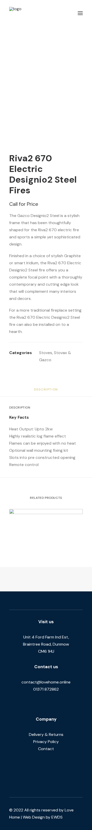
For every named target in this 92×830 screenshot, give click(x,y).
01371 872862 (46, 689)
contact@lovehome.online (46, 682)
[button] (80, 13)
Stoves (45, 352)
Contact (46, 748)
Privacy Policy (46, 741)
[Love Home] (30, 13)
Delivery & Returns (46, 734)
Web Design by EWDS (43, 817)
